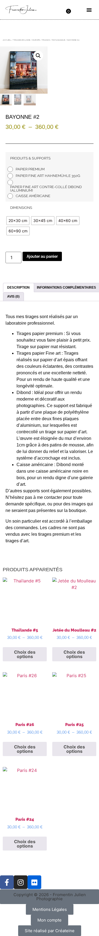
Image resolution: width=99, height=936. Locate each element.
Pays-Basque (58, 40)
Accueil (7, 40)
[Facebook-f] (7, 882)
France (46, 40)
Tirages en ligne (21, 40)
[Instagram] (21, 882)
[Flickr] (34, 882)
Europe (36, 40)
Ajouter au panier (42, 256)
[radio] (27, 169)
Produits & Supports (30, 158)
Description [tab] (18, 287)
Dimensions (21, 207)
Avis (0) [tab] (13, 296)
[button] (89, 10)
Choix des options (24, 654)
